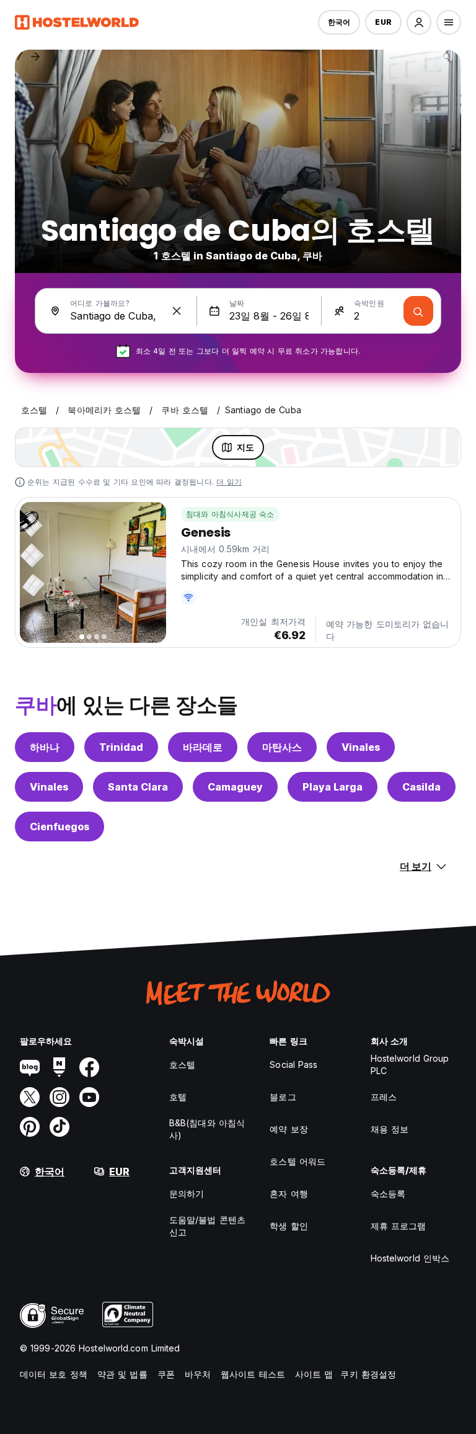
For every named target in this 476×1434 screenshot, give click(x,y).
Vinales (361, 747)
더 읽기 (229, 481)
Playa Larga (332, 787)
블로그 (283, 1096)
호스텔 (182, 1064)
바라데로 (203, 747)
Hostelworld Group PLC (410, 1064)
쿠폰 (166, 1374)
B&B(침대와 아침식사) (207, 1129)
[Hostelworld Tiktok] (59, 1127)
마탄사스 (282, 747)
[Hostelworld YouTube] (89, 1097)
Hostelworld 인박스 (410, 1258)
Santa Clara (138, 787)
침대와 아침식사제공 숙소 (230, 514)
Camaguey (235, 787)
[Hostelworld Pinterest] (30, 1127)
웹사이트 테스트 (253, 1374)
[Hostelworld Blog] (30, 1067)
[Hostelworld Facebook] (89, 1067)
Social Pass (293, 1064)
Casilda (421, 787)
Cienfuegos (59, 826)
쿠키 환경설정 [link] (368, 1374)
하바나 (45, 747)
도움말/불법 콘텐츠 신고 (207, 1225)
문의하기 (186, 1193)
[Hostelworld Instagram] (59, 1097)
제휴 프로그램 (398, 1226)
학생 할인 (289, 1226)
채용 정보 (390, 1129)
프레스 (384, 1096)
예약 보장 (289, 1129)
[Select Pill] (419, 22)
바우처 (198, 1374)
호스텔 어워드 (297, 1161)
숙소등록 (388, 1193)
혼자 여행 (289, 1193)
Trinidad (121, 747)
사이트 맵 (314, 1374)
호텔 (178, 1096)
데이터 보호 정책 (53, 1374)
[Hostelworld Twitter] (30, 1097)
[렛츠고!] (418, 311)
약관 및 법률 (122, 1374)
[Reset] (177, 311)
